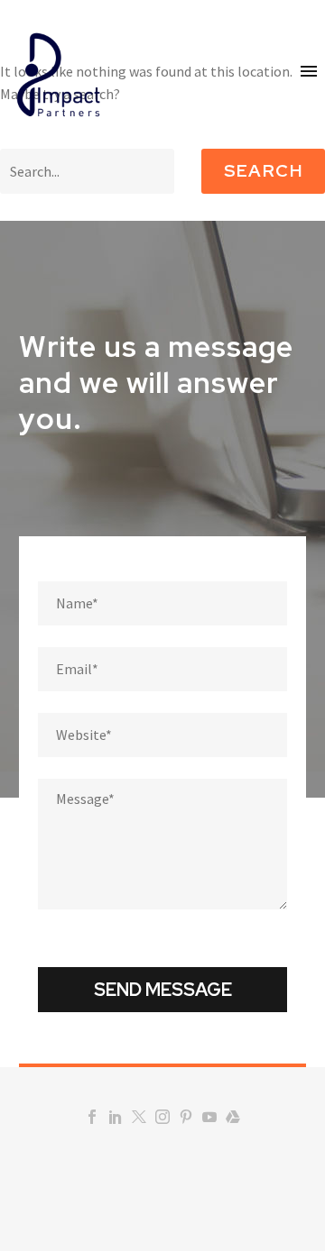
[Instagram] (162, 1116)
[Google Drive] (233, 1116)
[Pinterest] (186, 1116)
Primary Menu (308, 71)
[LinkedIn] (115, 1116)
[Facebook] (92, 1116)
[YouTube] (209, 1116)
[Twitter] (139, 1116)
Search (263, 171)
